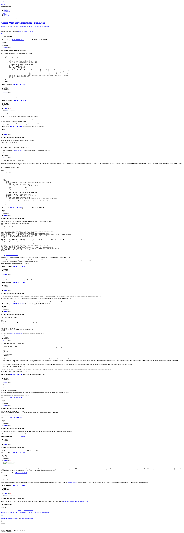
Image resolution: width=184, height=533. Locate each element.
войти (19, 31)
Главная (5, 14)
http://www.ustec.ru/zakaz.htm (11, 255)
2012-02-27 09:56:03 (16, 126)
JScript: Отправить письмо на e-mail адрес (23, 22)
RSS (2, 33)
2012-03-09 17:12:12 (19, 453)
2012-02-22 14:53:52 (19, 84)
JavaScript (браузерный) (21, 26)
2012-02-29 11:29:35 (16, 398)
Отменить (3, 531)
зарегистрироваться (28, 31)
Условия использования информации (10, 518)
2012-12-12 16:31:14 (21, 473)
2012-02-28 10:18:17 (16, 208)
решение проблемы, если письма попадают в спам (75, 501)
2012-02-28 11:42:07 (19, 282)
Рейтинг (5, 47)
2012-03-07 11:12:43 (19, 436)
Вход (4, 13)
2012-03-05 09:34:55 (16, 418)
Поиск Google (6, 15)
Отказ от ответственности (26, 518)
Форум (5, 9)
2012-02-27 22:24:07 (19, 150)
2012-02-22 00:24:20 (18, 40)
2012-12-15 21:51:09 (19, 485)
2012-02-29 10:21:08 (16, 374)
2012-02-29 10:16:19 (16, 333)
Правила (5, 10)
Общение (11, 26)
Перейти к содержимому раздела (9, 1)
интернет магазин (72, 482)
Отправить (9, 531)
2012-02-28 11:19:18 (19, 266)
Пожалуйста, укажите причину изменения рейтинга (13, 530)
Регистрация (6, 11)
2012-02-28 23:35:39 (19, 303)
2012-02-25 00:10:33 (20, 100)
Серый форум (4, 4)
